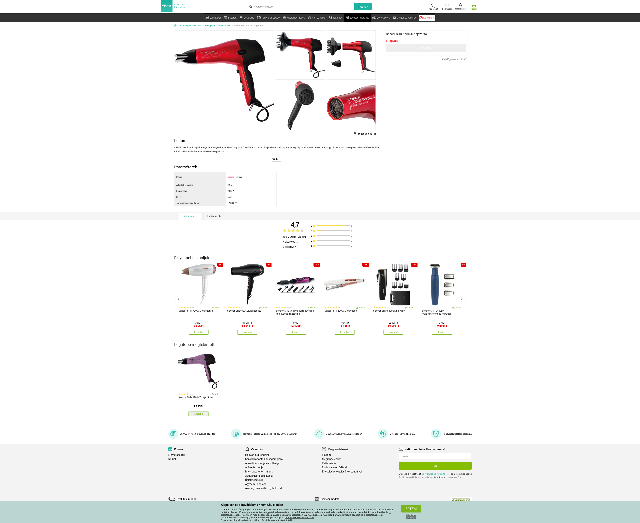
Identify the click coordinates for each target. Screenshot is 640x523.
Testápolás (210, 25)
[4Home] (176, 25)
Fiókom (326, 455)
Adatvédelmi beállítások (259, 475)
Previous (178, 299)
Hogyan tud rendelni (257, 455)
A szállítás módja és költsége (262, 463)
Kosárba (426, 48)
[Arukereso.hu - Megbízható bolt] (461, 500)
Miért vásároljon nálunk (259, 471)
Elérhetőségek (176, 455)
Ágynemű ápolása (255, 484)
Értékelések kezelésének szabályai (342, 471)
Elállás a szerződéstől (335, 467)
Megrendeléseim (331, 459)
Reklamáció (329, 463)
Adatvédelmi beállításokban (299, 517)
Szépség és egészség (190, 25)
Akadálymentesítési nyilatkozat (263, 488)
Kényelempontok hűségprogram (264, 459)
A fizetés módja (254, 467)
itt (287, 520)
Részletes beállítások (411, 516)
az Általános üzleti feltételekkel (436, 474)
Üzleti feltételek (254, 480)
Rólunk (172, 459)
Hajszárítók (224, 25)
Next (461, 299)
